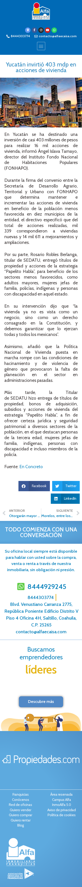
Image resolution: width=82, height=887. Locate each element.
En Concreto (31, 466)
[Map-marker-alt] (28, 30)
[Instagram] (41, 30)
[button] (41, 46)
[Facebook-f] (34, 30)
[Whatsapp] (54, 30)
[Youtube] (47, 30)
